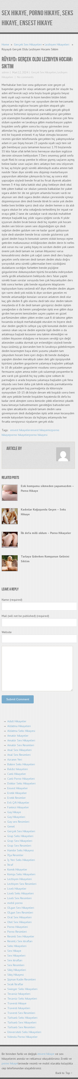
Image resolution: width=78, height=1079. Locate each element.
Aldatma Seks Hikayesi (21, 731)
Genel (11, 826)
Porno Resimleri (17, 931)
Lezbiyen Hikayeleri (57, 44)
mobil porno (15, 903)
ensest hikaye (45, 1054)
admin (5, 72)
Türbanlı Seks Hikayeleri (22, 1018)
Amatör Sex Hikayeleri (21, 740)
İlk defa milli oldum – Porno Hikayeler (46, 533)
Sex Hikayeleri (16, 955)
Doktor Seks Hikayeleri (21, 783)
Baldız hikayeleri (17, 769)
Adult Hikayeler (16, 721)
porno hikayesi (38, 435)
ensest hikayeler (20, 430)
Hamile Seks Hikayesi (20, 850)
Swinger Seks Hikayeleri (22, 989)
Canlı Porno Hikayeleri (21, 779)
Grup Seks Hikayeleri (20, 836)
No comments (25, 77)
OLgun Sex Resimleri (20, 912)
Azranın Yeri (14, 759)
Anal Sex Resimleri (19, 755)
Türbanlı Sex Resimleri (21, 1027)
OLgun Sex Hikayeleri (20, 908)
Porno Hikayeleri (17, 927)
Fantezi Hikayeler (18, 807)
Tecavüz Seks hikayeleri (22, 998)
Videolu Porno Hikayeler (22, 1037)
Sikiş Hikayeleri (16, 970)
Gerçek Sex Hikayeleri (28, 44)
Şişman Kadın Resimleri (21, 979)
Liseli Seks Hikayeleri (20, 893)
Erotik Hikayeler (17, 793)
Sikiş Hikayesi (15, 975)
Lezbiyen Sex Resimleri (21, 884)
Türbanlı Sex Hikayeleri (21, 1022)
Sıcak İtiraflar (15, 984)
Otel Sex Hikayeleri (19, 922)
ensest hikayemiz (41, 430)
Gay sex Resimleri (18, 822)
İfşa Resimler (15, 855)
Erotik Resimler (16, 798)
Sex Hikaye (14, 951)
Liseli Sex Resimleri (19, 898)
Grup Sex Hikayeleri (19, 841)
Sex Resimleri (15, 965)
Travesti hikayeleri (18, 1008)
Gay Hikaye (14, 812)
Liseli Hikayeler (16, 888)
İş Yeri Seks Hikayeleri (21, 860)
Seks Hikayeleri (16, 946)
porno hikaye (10, 1063)
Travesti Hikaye (16, 1003)
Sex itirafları (14, 960)
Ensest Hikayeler (17, 788)
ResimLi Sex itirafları (19, 941)
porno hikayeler (19, 435)
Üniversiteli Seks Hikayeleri (24, 1032)
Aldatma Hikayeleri (19, 726)
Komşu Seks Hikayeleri (21, 874)
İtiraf (10, 865)
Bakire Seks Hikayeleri (21, 764)
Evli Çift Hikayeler (18, 802)
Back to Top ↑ (64, 1073)
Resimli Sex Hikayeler (20, 936)
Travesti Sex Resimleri (21, 1013)
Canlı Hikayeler (16, 774)
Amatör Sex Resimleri (20, 745)
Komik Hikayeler (17, 869)
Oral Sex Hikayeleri (19, 917)
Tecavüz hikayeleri (18, 994)
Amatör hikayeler (17, 735)
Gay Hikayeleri (16, 817)
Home (5, 44)
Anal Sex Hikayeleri (19, 750)
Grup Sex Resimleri (19, 845)
